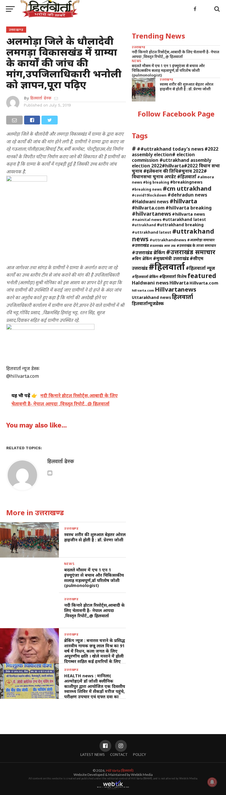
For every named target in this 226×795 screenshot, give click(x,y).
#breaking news (147, 189)
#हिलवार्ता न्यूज (200, 268)
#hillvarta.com (148, 208)
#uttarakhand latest (184, 219)
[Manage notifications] (212, 782)
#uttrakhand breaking (180, 224)
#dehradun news (187, 195)
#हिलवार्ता (167, 266)
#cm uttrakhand (187, 188)
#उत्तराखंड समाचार (190, 251)
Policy (139, 754)
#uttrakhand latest (151, 232)
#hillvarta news (188, 214)
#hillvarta (183, 201)
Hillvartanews (175, 289)
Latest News (92, 754)
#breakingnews (186, 182)
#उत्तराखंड (140, 245)
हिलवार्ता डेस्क (40, 98)
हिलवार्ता (182, 296)
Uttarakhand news (151, 297)
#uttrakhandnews (167, 239)
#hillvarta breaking (188, 207)
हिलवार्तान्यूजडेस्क (148, 303)
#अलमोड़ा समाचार (201, 239)
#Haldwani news (150, 201)
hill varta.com (143, 290)
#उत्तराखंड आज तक (163, 246)
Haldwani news (150, 282)
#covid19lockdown (149, 195)
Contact (119, 754)
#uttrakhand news (173, 235)
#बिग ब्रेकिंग (142, 258)
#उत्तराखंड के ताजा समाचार (196, 245)
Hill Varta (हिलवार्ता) (120, 770)
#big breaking (156, 182)
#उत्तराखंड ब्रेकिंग (148, 252)
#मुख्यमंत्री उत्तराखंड (171, 258)
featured (201, 275)
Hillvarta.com (204, 283)
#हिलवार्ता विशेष (173, 276)
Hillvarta (179, 283)
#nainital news (147, 219)
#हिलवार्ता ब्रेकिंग (145, 276)
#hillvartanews (151, 213)
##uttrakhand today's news (170, 149)
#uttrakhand (144, 224)
